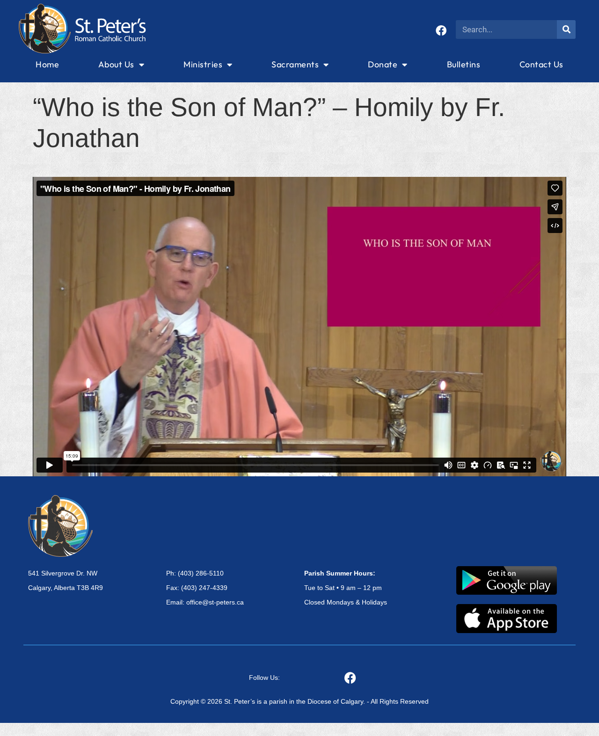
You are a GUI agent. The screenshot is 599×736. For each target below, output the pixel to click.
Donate (382, 64)
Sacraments (295, 64)
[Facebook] (441, 30)
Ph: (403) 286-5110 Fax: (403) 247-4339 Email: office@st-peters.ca (205, 587)
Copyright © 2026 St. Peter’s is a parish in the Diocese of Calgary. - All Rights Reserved (299, 701)
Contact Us (541, 64)
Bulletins (464, 64)
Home (47, 64)
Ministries (202, 64)
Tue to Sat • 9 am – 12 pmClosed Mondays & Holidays (345, 587)
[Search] (566, 29)
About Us (116, 64)
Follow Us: (264, 677)
